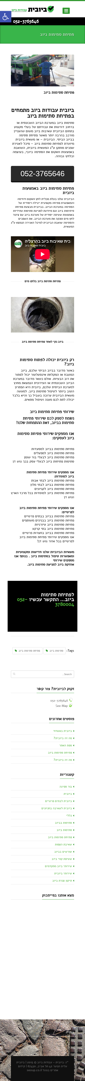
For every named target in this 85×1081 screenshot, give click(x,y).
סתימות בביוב (63, 823)
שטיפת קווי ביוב (62, 859)
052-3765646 (26, 21)
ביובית (68, 794)
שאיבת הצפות (63, 844)
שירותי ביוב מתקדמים (58, 866)
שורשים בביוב (63, 852)
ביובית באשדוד (62, 731)
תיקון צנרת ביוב (62, 880)
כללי (69, 815)
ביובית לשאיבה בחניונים (56, 808)
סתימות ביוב (56, 651)
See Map (62, 706)
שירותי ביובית (63, 873)
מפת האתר (65, 745)
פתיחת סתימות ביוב (59, 92)
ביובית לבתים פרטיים (58, 801)
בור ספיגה (66, 786)
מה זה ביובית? (63, 738)
